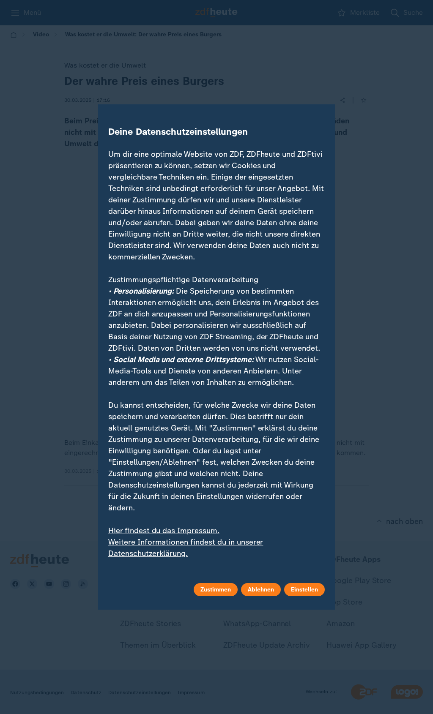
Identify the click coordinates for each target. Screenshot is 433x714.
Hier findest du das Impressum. (163, 530)
